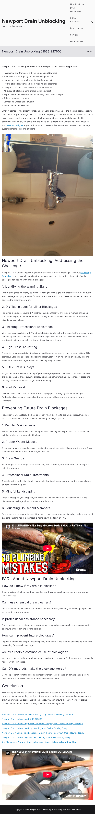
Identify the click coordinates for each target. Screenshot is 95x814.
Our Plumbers (76, 41)
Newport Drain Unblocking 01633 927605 (22, 719)
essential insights (15, 125)
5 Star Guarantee (75, 20)
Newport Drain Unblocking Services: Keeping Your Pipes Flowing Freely (36, 737)
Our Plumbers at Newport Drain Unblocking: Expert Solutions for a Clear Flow (39, 742)
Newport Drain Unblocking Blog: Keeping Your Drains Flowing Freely (34, 728)
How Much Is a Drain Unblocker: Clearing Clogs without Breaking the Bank (37, 714)
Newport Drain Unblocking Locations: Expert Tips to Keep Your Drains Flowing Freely (43, 733)
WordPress (76, 809)
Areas (80, 28)
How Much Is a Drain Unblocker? (77, 8)
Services (74, 35)
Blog (72, 28)
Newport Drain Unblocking (33, 21)
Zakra (65, 809)
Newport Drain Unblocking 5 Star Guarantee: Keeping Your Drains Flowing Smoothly (42, 723)
